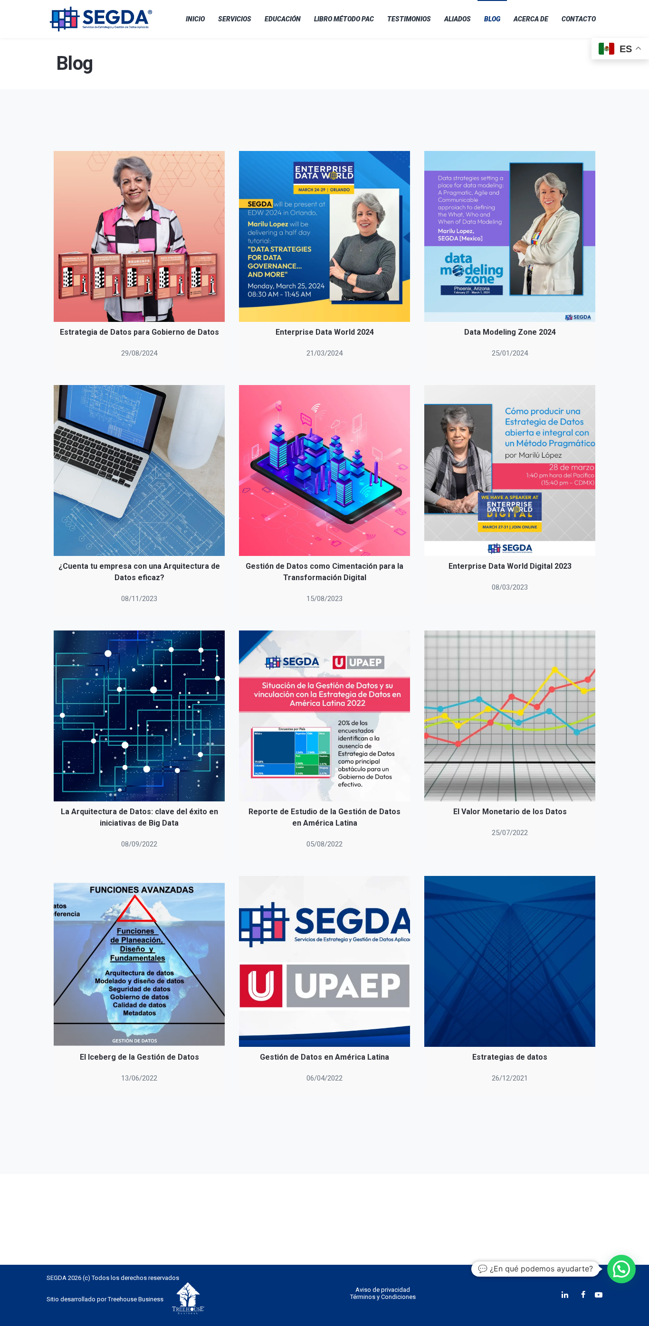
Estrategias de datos (509, 1057)
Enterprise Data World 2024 (325, 332)
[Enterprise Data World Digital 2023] (509, 470)
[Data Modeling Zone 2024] (509, 236)
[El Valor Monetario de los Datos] (509, 715)
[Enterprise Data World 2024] (324, 236)
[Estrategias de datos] (509, 961)
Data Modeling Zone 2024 (510, 332)
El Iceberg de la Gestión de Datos (139, 1057)
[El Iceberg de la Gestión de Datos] (139, 961)
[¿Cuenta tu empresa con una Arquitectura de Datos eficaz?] (139, 470)
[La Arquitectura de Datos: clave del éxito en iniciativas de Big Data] (139, 715)
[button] (621, 1269)
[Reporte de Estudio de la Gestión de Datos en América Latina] (324, 715)
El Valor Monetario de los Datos (510, 811)
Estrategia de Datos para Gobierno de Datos (139, 332)
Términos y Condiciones (383, 1296)
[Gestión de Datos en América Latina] (324, 961)
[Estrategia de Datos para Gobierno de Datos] (139, 236)
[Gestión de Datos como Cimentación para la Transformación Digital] (324, 470)
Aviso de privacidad (382, 1289)
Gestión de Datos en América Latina (324, 1057)
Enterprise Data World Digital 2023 (510, 566)
